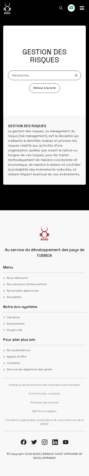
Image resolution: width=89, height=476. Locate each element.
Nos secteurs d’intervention (27, 284)
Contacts (13, 363)
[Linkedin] (55, 442)
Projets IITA (14, 330)
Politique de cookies (44, 402)
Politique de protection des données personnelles (44, 385)
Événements (16, 324)
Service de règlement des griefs (29, 369)
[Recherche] (61, 8)
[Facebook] (23, 442)
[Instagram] (44, 442)
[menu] (82, 8)
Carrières (13, 317)
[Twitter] (34, 442)
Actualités (14, 297)
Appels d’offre (16, 356)
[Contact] (71, 8)
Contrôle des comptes (44, 393)
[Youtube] (65, 442)
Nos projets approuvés (23, 290)
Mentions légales (44, 411)
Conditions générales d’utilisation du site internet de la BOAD (44, 422)
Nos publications (18, 350)
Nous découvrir (17, 278)
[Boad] (7, 8)
